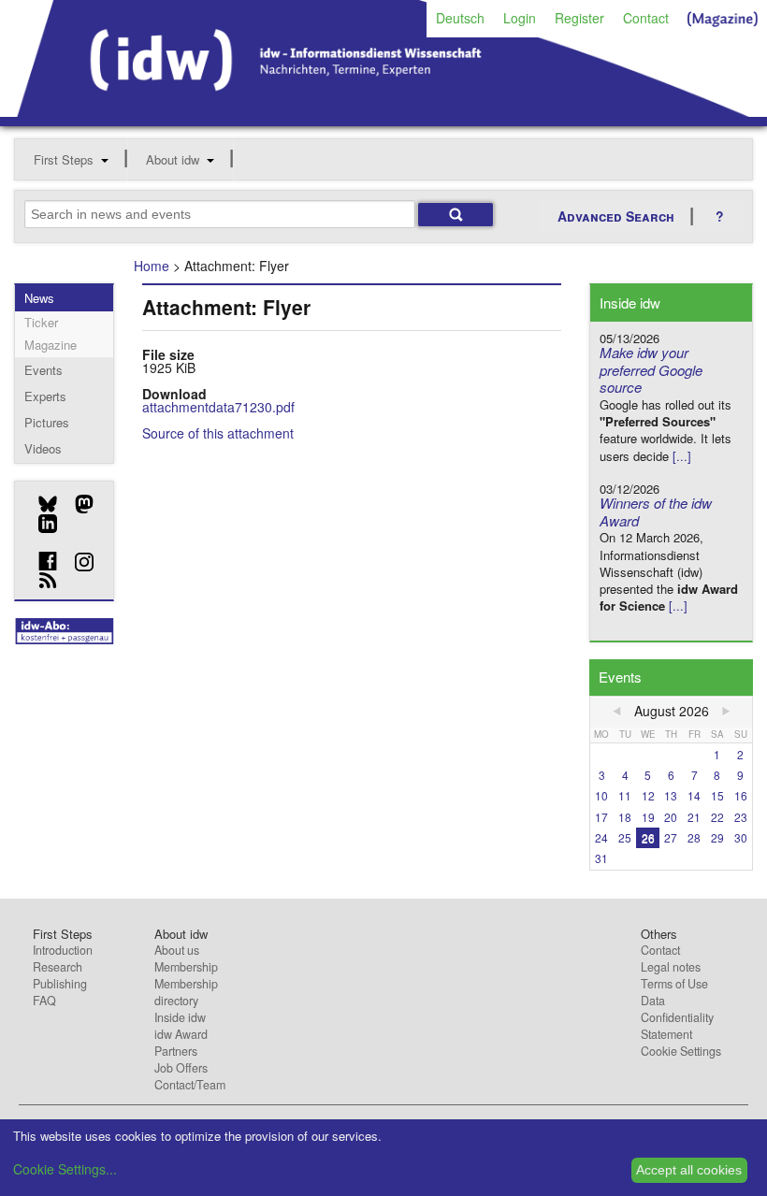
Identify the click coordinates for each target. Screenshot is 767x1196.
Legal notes (671, 966)
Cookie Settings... (65, 1168)
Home (151, 265)
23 (740, 817)
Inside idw (180, 1017)
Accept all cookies (689, 1169)
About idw (172, 159)
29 (717, 837)
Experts (45, 396)
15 (717, 795)
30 (740, 837)
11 (624, 795)
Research (57, 966)
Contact (646, 17)
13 (670, 795)
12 (648, 795)
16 (740, 795)
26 (648, 837)
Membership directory (186, 992)
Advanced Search (615, 216)
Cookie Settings (681, 1051)
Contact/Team (189, 1084)
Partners (175, 1051)
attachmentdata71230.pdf (218, 406)
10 (601, 795)
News (39, 298)
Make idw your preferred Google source (651, 369)
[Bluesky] (40, 504)
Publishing (60, 983)
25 (624, 837)
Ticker (41, 322)
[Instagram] (77, 562)
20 (670, 817)
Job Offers (181, 1067)
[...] (682, 456)
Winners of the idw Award (656, 511)
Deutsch (460, 17)
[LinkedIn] (40, 523)
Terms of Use (674, 983)
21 (694, 817)
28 (694, 837)
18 (624, 817)
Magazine (50, 344)
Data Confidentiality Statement (677, 1017)
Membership (186, 966)
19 (648, 817)
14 (694, 795)
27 (670, 837)
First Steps (64, 159)
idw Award (181, 1034)
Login (519, 17)
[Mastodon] (77, 504)
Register (579, 17)
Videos (43, 448)
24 (601, 837)
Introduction (63, 950)
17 (601, 817)
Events (43, 370)
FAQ (44, 1000)
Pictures (46, 422)
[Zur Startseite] (383, 110)
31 (601, 858)
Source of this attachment (218, 433)
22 (717, 817)
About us (176, 950)
